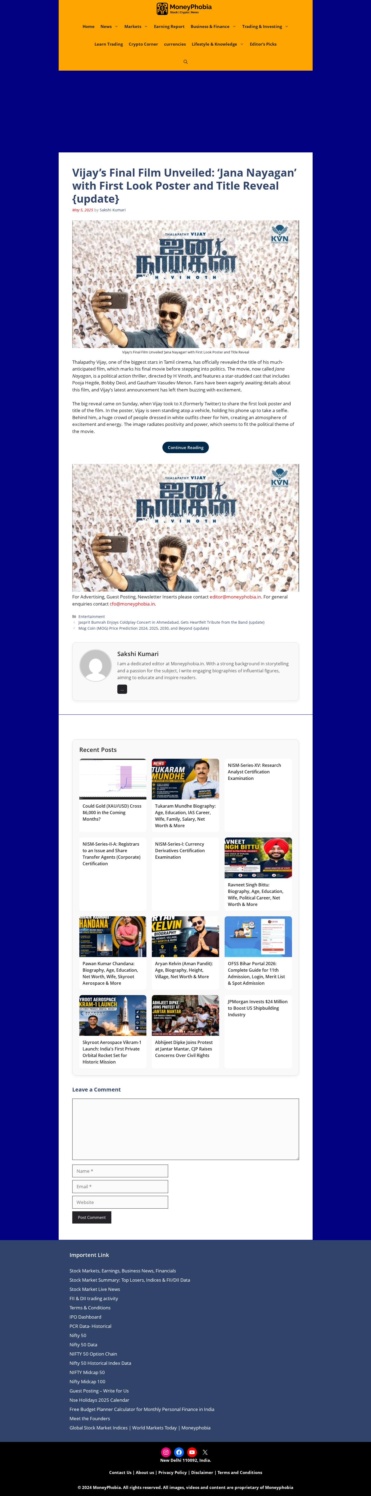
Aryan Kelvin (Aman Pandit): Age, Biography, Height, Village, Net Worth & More (184, 970)
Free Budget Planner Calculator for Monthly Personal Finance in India (142, 1409)
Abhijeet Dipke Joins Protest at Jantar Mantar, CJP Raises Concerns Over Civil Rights (184, 1048)
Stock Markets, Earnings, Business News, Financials (123, 1271)
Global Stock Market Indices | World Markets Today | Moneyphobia (140, 1428)
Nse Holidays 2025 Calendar (99, 1400)
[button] (186, 62)
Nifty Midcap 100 (87, 1381)
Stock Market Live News (95, 1289)
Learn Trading (109, 44)
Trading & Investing (262, 26)
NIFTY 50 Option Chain (93, 1354)
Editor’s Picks (263, 44)
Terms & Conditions (90, 1307)
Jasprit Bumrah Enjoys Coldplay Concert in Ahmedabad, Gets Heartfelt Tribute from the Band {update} (171, 622)
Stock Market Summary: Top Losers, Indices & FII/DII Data (130, 1280)
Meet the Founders (90, 1418)
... (122, 689)
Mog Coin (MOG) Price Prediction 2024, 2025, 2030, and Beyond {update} (143, 628)
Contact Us (120, 1472)
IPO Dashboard (85, 1317)
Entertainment (91, 616)
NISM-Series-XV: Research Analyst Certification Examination (254, 771)
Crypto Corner (143, 44)
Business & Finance (210, 26)
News (106, 26)
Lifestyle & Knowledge (214, 44)
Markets (132, 26)
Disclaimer (202, 1472)
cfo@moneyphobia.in (132, 604)
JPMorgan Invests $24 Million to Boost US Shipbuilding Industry (258, 1008)
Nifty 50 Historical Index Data (100, 1363)
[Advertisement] (185, 111)
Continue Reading (185, 447)
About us (145, 1472)
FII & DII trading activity (94, 1298)
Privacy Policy (172, 1472)
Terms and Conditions (240, 1472)
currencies (175, 44)
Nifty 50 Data (83, 1344)
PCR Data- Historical (90, 1326)
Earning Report (169, 26)
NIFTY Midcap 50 (87, 1372)
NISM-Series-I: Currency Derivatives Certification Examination (180, 850)
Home (89, 26)
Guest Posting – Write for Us (99, 1391)
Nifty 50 (78, 1335)
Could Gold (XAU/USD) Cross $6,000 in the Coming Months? (112, 812)
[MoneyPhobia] (184, 9)
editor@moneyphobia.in (235, 597)
